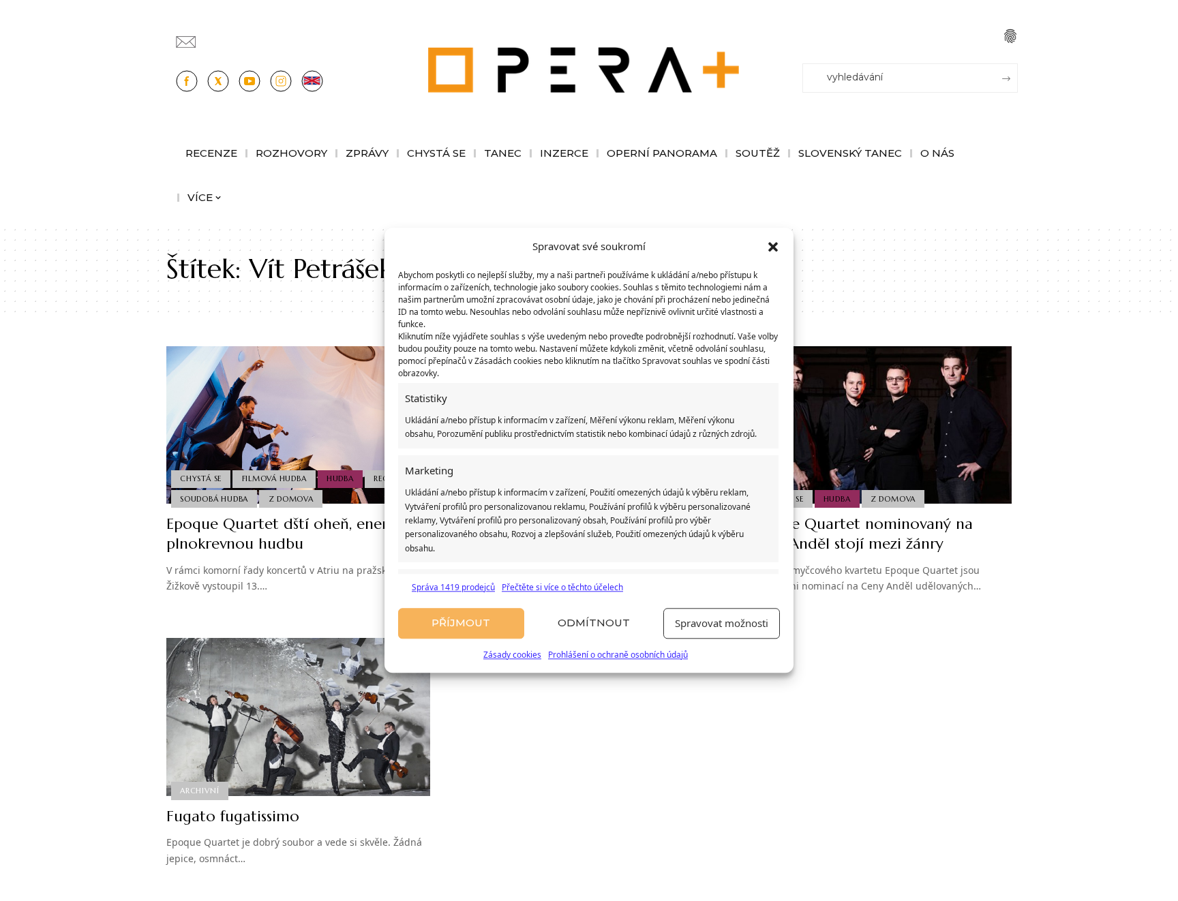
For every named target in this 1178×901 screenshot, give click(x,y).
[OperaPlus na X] (218, 81)
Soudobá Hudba (214, 499)
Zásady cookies (512, 654)
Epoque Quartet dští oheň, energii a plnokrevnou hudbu (292, 534)
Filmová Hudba (274, 478)
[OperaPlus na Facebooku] (187, 81)
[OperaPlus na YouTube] (249, 81)
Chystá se (201, 478)
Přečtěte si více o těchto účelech (562, 587)
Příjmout (461, 623)
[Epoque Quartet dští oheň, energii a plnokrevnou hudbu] (298, 425)
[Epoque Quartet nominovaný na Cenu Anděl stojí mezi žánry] (880, 425)
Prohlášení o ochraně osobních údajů (618, 654)
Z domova (291, 499)
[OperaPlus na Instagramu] (281, 81)
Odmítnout (594, 623)
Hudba (340, 478)
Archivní (199, 790)
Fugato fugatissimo (232, 816)
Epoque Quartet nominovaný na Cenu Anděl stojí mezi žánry (860, 534)
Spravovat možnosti (721, 623)
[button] (773, 247)
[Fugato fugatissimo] (298, 717)
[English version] (312, 81)
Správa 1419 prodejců (453, 587)
